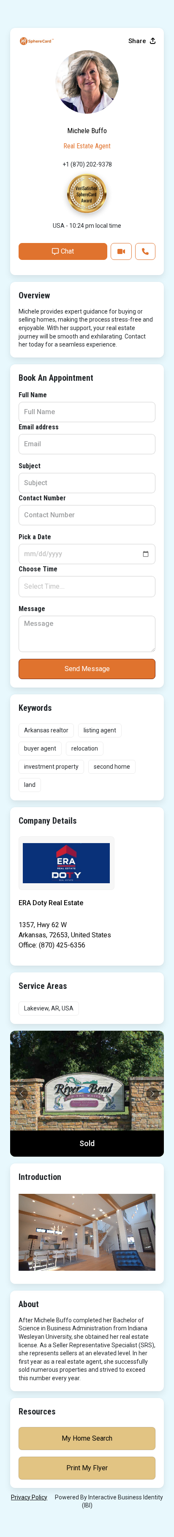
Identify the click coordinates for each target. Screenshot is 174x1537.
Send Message (87, 669)
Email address (39, 427)
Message (32, 609)
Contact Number (42, 498)
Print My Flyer (87, 1468)
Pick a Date (35, 537)
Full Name (33, 395)
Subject (30, 466)
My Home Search (87, 1438)
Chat (67, 251)
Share (138, 41)
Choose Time (38, 569)
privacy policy (29, 1497)
